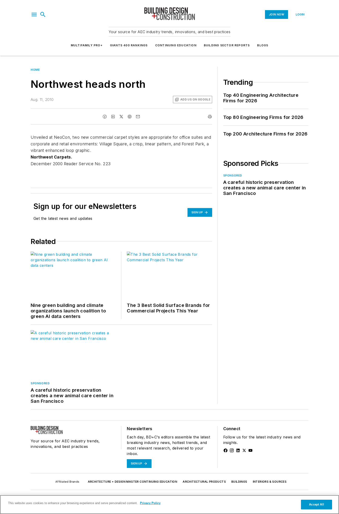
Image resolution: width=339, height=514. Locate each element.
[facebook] (104, 116)
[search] (42, 14)
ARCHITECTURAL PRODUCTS (204, 481)
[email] (138, 116)
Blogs (262, 45)
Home (35, 69)
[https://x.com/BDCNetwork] (244, 450)
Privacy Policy (150, 503)
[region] (169, 504)
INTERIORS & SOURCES (270, 481)
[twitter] (121, 116)
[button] (34, 14)
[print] (210, 116)
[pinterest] (129, 116)
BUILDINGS (239, 481)
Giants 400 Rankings (129, 45)
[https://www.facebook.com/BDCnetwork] (225, 450)
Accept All (316, 504)
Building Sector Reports (227, 45)
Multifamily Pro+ (87, 45)
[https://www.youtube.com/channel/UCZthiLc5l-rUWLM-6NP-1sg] (250, 450)
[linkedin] (113, 116)
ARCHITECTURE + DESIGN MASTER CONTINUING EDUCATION (132, 481)
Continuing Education (175, 45)
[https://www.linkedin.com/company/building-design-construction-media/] (238, 450)
